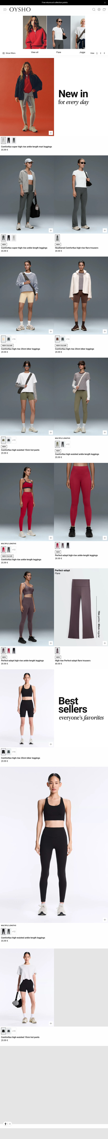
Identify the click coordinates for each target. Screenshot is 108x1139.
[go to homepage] (20, 9)
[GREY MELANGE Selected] (3, 140)
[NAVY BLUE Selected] (3, 1132)
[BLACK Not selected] (8, 140)
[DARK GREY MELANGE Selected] (3, 238)
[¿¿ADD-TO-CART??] (51, 133)
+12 (67, 444)
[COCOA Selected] (57, 339)
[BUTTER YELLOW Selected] (3, 339)
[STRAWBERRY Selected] (3, 549)
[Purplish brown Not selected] (62, 545)
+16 (13, 339)
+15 (13, 440)
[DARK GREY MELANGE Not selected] (14, 140)
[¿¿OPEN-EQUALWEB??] (7, 1124)
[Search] (93, 9)
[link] (99, 9)
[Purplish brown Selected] (3, 650)
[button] (104, 9)
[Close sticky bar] (105, 2)
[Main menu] (5, 9)
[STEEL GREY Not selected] (8, 339)
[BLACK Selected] (3, 751)
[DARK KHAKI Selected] (3, 440)
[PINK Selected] (57, 545)
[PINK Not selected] (8, 650)
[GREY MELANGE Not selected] (14, 238)
